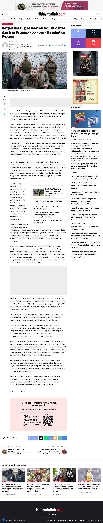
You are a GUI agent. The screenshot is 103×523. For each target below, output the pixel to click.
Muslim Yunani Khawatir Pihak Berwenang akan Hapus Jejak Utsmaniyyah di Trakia (46, 215)
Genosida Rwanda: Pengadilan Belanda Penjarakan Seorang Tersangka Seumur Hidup (83, 201)
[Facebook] (78, 33)
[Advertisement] (46, 102)
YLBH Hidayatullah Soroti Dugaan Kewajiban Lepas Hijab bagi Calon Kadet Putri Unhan (85, 166)
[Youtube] (93, 43)
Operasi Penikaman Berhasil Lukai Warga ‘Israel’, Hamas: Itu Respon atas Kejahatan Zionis (85, 158)
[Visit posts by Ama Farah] (5, 45)
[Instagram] (78, 43)
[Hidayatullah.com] (51, 14)
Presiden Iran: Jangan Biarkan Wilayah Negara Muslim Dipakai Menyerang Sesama (83, 254)
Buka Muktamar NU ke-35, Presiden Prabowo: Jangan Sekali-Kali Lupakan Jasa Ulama (85, 244)
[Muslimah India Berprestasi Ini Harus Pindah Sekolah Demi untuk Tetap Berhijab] (89, 475)
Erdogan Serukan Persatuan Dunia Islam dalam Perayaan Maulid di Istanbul (85, 185)
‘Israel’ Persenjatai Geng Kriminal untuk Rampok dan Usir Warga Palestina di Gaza (85, 217)
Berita (73, 127)
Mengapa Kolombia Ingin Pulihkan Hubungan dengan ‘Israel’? (85, 133)
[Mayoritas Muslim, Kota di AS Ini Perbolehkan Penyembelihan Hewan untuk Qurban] (38, 475)
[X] (93, 33)
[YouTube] (52, 514)
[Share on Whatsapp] (52, 45)
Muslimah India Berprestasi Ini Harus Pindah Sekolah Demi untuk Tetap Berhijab (89, 487)
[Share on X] (49, 45)
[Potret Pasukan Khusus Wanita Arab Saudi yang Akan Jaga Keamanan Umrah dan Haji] (13, 475)
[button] (3, 13)
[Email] (59, 45)
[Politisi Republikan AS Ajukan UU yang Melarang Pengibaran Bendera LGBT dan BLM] (64, 475)
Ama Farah (13, 41)
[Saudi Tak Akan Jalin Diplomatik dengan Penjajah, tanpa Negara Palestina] (38, 192)
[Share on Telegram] (56, 45)
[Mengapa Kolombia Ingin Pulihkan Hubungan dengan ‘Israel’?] (86, 119)
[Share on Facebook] (46, 45)
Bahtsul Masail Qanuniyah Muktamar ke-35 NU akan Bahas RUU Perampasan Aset (85, 151)
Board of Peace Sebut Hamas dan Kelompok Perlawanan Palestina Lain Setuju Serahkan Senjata (85, 235)
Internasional (7, 23)
